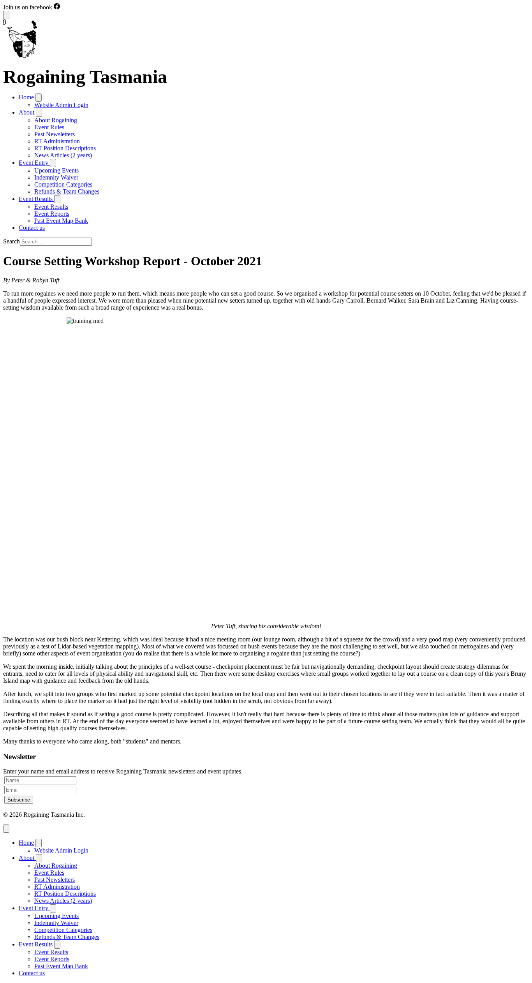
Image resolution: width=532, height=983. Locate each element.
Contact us (32, 227)
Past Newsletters (54, 134)
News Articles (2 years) (63, 155)
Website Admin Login (61, 105)
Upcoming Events (56, 170)
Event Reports (51, 213)
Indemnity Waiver (56, 177)
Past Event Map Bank (61, 220)
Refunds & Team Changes (66, 191)
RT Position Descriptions (65, 148)
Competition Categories (63, 184)
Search (11, 241)
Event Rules (49, 127)
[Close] (6, 828)
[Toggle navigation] (6, 15)
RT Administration (57, 141)
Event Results (51, 206)
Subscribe (18, 800)
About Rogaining (55, 120)
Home (26, 97)
